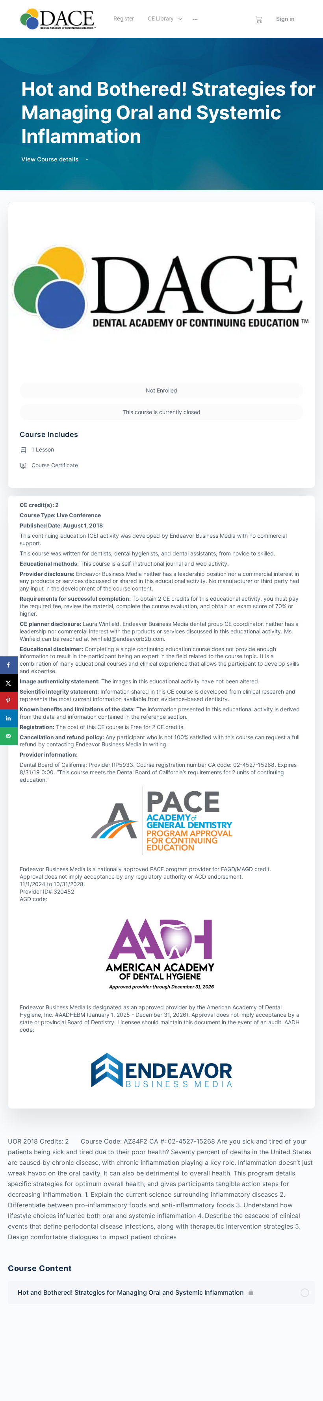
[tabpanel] (161, 1189)
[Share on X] (9, 683)
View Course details (50, 159)
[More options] (195, 19)
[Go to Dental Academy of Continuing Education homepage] (58, 18)
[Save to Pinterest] (9, 700)
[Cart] (259, 19)
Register (123, 18)
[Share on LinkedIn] (9, 718)
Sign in (285, 18)
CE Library (161, 18)
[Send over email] (9, 736)
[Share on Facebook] (9, 665)
